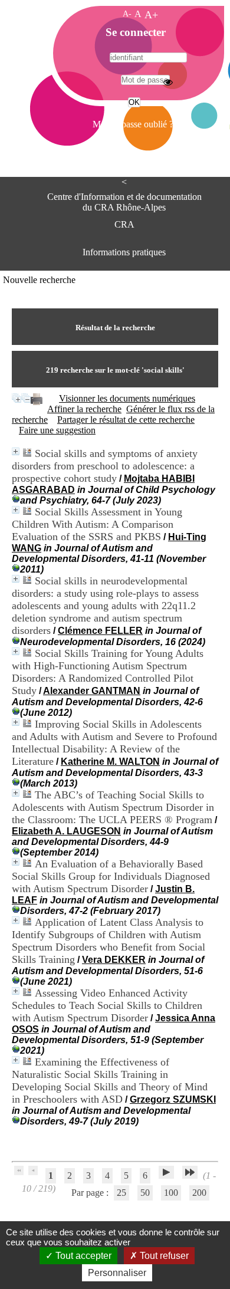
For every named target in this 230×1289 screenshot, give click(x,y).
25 (121, 1193)
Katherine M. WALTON (110, 762)
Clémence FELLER (100, 631)
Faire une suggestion (57, 430)
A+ (151, 15)
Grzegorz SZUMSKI (173, 1099)
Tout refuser (163, 1256)
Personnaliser (117, 1273)
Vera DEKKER (114, 960)
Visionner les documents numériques (127, 398)
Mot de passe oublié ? (133, 124)
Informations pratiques (124, 252)
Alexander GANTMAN (91, 691)
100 (171, 1193)
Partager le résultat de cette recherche (126, 420)
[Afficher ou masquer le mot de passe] (168, 82)
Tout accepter (82, 1256)
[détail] (15, 451)
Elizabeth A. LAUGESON (66, 831)
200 (199, 1193)
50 (145, 1193)
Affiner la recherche (84, 409)
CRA (124, 224)
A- (127, 13)
